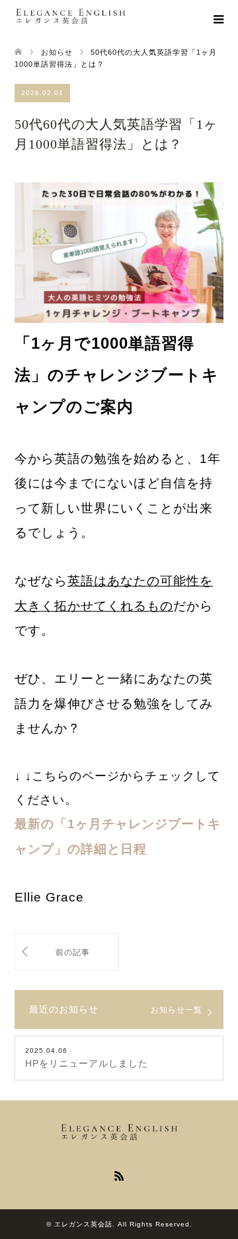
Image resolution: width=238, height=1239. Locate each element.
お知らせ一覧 (176, 1009)
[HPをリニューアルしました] (66, 951)
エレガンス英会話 (83, 1224)
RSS (119, 1175)
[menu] (218, 20)
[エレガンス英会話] (126, 16)
